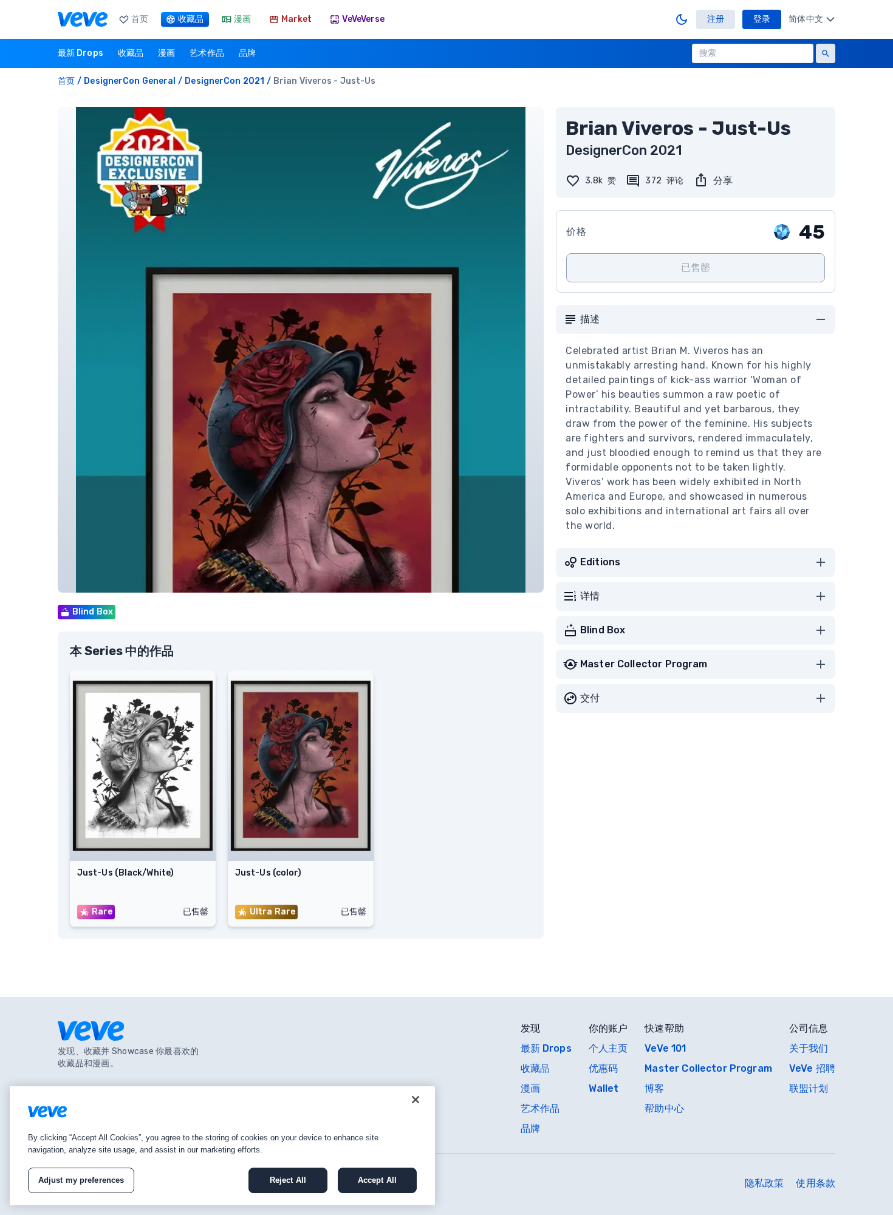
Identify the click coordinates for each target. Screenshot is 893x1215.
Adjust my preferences (81, 1180)
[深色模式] (681, 19)
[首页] (83, 19)
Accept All (377, 1180)
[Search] (825, 53)
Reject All (288, 1180)
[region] (222, 1145)
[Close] (415, 1099)
